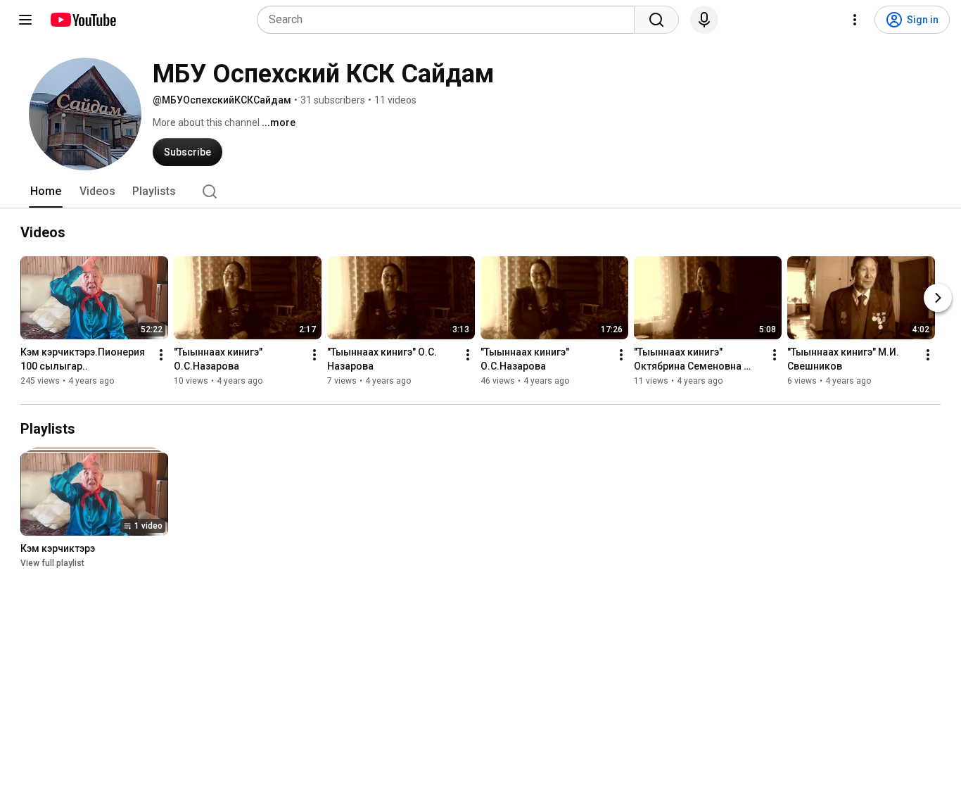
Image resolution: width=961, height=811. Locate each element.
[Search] (656, 20)
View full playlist (52, 563)
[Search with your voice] (704, 20)
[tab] (46, 191)
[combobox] (450, 19)
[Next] (938, 298)
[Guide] (25, 19)
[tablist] (480, 191)
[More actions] (161, 355)
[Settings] (854, 19)
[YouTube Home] (82, 19)
